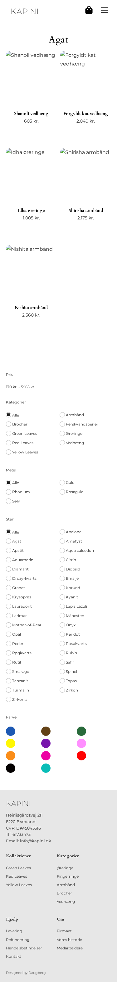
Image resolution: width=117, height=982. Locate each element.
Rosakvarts (76, 643)
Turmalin (20, 690)
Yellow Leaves (25, 452)
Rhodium (21, 491)
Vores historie (69, 939)
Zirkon (72, 690)
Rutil (16, 662)
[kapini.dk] (25, 11)
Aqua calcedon (80, 550)
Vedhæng (75, 442)
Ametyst (74, 541)
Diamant (20, 569)
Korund (73, 587)
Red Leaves (22, 442)
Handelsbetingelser (24, 948)
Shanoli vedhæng (31, 114)
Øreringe (74, 433)
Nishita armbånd (31, 308)
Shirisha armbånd (86, 211)
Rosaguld (75, 491)
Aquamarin (22, 559)
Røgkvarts (22, 653)
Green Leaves (24, 433)
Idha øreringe (31, 211)
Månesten (75, 615)
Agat (16, 541)
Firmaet (64, 931)
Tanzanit (20, 680)
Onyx (71, 625)
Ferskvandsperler (82, 424)
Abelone (73, 531)
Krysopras (21, 597)
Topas (71, 680)
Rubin (71, 653)
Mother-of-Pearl (27, 625)
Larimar (19, 615)
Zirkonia (19, 699)
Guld (70, 482)
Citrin (71, 559)
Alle (15, 415)
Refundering (17, 939)
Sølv (16, 501)
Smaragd (20, 671)
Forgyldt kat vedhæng (85, 114)
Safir (70, 662)
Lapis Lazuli (76, 606)
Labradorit (22, 606)
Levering (14, 931)
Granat (18, 587)
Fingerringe (68, 876)
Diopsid (73, 569)
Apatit (18, 550)
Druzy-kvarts (24, 578)
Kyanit (72, 597)
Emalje (72, 578)
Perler (17, 643)
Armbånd (75, 414)
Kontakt (13, 956)
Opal (16, 634)
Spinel (71, 671)
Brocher (19, 424)
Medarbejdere (70, 948)
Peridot (73, 634)
